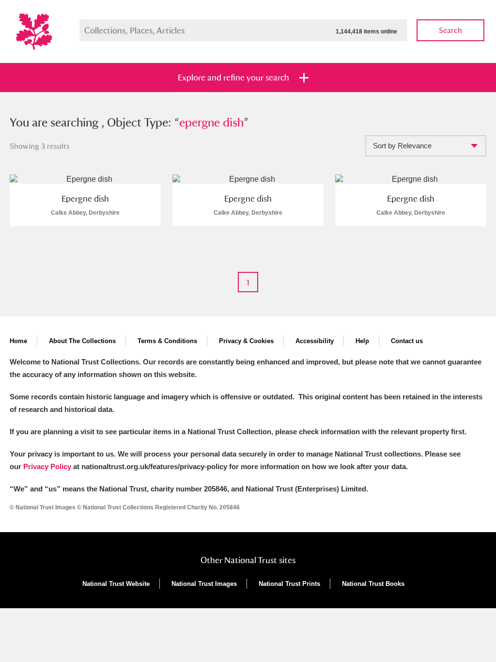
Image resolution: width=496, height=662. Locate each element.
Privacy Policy (47, 466)
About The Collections (82, 341)
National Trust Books (373, 583)
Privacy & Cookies (246, 341)
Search (450, 30)
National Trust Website (116, 583)
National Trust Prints (289, 583)
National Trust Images (204, 583)
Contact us (407, 341)
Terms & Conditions (167, 341)
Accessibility (314, 341)
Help (362, 341)
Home (18, 341)
